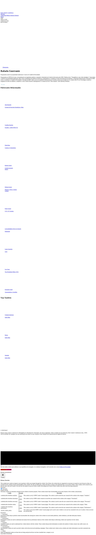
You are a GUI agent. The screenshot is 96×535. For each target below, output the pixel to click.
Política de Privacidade (65, 467)
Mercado (3, 14)
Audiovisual (4, 15)
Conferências (5, 370)
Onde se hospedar (7, 388)
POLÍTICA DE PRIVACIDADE (8, 391)
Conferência (10, 12)
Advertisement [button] (4, 525)
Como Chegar (5, 384)
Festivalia (4, 377)
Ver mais (3, 84)
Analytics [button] (3, 521)
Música (8, 15)
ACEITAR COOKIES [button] (6, 469)
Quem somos (5, 362)
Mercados (4, 373)
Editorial (17, 15)
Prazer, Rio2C (4, 12)
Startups (12, 15)
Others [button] (2, 529)
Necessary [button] (3, 487)
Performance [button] (4, 517)
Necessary (4, 489)
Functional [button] (3, 512)
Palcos (2, 16)
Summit (3, 366)
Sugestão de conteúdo (8, 380)
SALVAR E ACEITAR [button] (6, 533)
